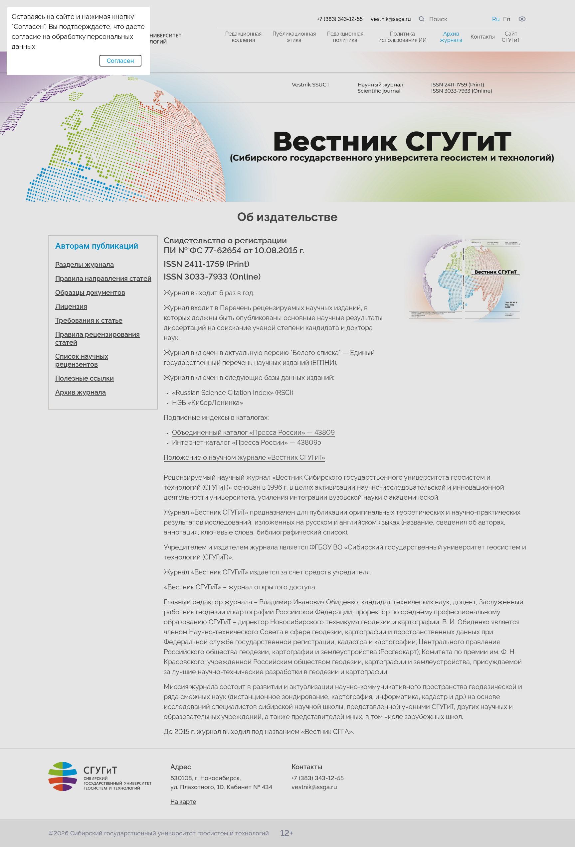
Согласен (120, 60)
